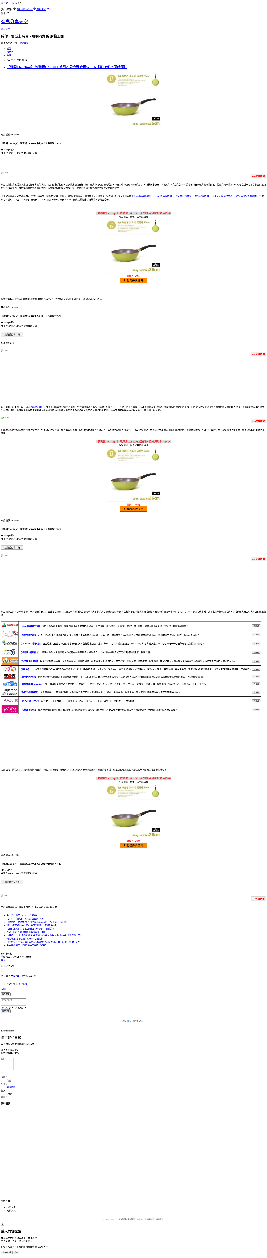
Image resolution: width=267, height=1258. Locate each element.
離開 (16, 1252)
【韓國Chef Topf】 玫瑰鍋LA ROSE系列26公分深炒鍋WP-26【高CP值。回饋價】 (67, 67)
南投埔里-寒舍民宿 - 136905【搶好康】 (26, 939)
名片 (9, 55)
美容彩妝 (22, 984)
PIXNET (113, 1219)
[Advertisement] (133, 380)
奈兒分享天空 (14, 21)
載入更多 (5, 994)
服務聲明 (160, 1219)
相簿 (9, 48)
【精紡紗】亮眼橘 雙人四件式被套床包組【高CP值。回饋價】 (37, 922)
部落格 (10, 52)
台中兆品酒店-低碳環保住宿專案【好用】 (27, 945)
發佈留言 (5, 1011)
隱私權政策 (149, 1219)
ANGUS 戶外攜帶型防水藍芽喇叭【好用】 (28, 932)
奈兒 (3, 960)
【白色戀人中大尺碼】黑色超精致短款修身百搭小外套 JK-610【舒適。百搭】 (45, 942)
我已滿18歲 (6, 1252)
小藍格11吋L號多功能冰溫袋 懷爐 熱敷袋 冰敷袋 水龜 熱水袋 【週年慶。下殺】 (46, 935)
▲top (3, 989)
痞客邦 (16, 976)
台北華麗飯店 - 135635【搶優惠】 (23, 915)
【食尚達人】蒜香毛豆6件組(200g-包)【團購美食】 (32, 929)
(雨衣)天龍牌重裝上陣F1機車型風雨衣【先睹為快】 (32, 925)
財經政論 (23, 43)
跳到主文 (5, 29)
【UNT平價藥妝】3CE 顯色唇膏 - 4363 (25, 919)
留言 (23, 976)
